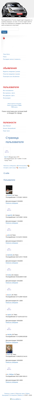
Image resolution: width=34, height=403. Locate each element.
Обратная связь (20, 393)
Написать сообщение (9, 165)
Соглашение (13, 395)
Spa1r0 (6, 157)
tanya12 (9, 295)
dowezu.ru (21, 395)
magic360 (9, 215)
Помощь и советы (9, 393)
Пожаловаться (23, 167)
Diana (8, 354)
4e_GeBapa (10, 374)
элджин (9, 315)
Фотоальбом (22, 165)
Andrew (9, 275)
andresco (9, 195)
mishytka (9, 334)
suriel (8, 235)
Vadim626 (9, 255)
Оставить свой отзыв (9, 167)
